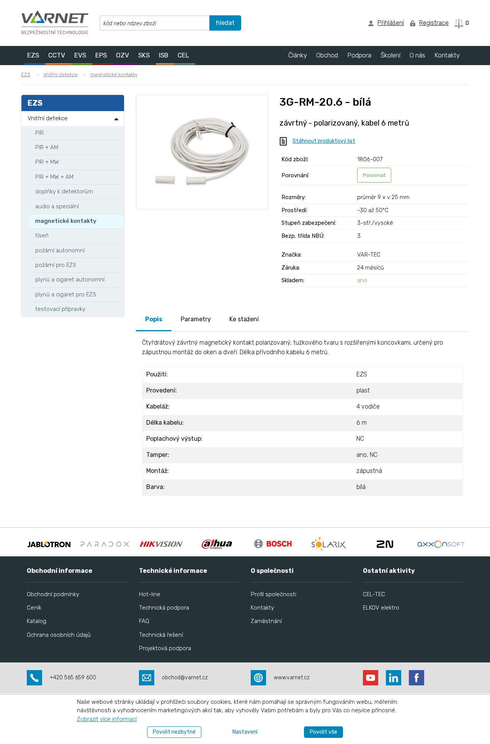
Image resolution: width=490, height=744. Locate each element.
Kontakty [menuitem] (447, 55)
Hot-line (149, 594)
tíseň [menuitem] (42, 235)
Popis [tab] (153, 319)
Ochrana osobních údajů (59, 634)
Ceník (34, 607)
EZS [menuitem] (33, 55)
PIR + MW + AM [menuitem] (54, 176)
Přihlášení (390, 22)
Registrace (434, 22)
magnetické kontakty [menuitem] (65, 220)
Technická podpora (164, 607)
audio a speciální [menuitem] (57, 206)
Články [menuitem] (297, 55)
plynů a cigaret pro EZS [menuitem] (65, 294)
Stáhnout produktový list (323, 141)
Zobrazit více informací (107, 719)
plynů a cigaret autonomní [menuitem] (70, 279)
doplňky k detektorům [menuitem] (64, 191)
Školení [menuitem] (390, 55)
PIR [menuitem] (39, 132)
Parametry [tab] (196, 319)
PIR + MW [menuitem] (47, 162)
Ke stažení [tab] (244, 319)
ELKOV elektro (381, 607)
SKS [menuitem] (144, 55)
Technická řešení (161, 634)
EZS (26, 74)
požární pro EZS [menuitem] (55, 265)
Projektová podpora (165, 648)
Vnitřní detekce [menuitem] (48, 118)
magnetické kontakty (113, 74)
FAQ (144, 621)
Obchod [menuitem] (327, 55)
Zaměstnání (266, 621)
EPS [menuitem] (101, 55)
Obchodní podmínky (53, 594)
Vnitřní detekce (60, 74)
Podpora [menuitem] (359, 55)
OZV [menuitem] (122, 55)
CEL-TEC (374, 594)
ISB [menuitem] (163, 55)
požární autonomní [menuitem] (60, 250)
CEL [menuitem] (183, 55)
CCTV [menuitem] (56, 55)
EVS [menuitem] (80, 55)
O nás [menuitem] (417, 55)
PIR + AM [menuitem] (46, 147)
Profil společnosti (273, 594)
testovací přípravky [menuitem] (60, 309)
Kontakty (262, 607)
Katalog (36, 621)
